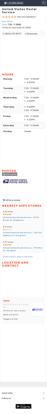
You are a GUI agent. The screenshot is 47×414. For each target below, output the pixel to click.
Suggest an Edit (10, 319)
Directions (32, 33)
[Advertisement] (23, 54)
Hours (4, 24)
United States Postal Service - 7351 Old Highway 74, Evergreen (22, 234)
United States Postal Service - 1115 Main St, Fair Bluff (22, 249)
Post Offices (7, 21)
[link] (15, 181)
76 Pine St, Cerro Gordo (14, 311)
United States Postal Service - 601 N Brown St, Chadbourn (21, 218)
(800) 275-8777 (12, 33)
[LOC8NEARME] (14, 3)
